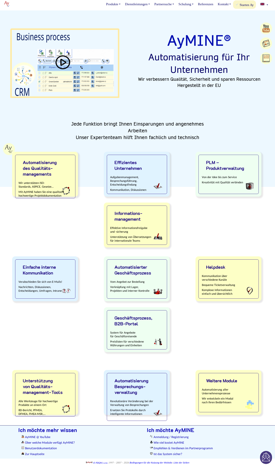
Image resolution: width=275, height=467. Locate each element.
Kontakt (223, 4)
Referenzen (205, 4)
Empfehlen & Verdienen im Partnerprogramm (183, 448)
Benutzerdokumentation (40, 448)
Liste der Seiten (181, 463)
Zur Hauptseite (34, 454)
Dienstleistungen (136, 4)
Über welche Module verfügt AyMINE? (49, 442)
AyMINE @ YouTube (37, 437)
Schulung (184, 4)
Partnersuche (163, 4)
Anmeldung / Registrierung (171, 437)
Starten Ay (246, 5)
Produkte (112, 4)
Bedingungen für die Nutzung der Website (150, 463)
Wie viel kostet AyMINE (168, 442)
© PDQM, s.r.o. (100, 463)
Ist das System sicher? (167, 454)
